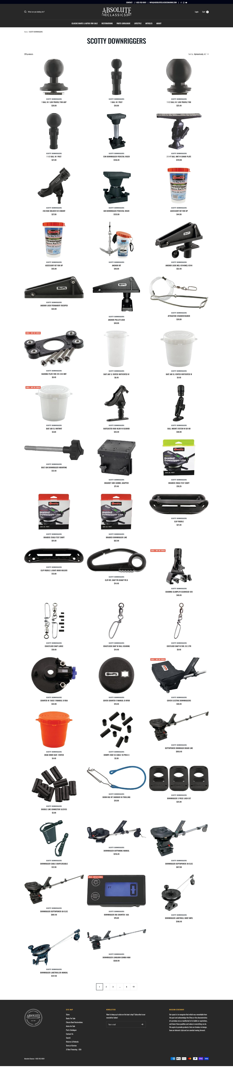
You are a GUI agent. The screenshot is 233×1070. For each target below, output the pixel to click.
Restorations (107, 23)
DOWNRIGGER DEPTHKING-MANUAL (116, 850)
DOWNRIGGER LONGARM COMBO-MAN (116, 957)
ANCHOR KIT (116, 265)
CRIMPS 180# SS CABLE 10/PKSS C (116, 755)
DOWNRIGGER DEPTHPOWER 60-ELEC (54, 911)
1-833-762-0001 (141, 2)
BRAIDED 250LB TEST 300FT (54, 537)
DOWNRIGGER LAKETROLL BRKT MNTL (179, 918)
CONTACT (129, 2)
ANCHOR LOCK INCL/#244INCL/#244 (179, 265)
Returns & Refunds (72, 1041)
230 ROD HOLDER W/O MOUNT (54, 211)
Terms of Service (71, 1045)
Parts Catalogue (123, 23)
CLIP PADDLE (179, 521)
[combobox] (46, 11)
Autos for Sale (70, 1026)
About (158, 23)
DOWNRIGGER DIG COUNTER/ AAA (116, 914)
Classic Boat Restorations (74, 1022)
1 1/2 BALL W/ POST (54, 156)
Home (26, 31)
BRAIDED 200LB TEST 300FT (178, 483)
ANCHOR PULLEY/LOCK (116, 319)
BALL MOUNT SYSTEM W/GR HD (179, 428)
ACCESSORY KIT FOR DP (179, 211)
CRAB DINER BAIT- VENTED (54, 755)
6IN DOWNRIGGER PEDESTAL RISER (116, 211)
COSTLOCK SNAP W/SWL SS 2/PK (179, 646)
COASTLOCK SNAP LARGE (54, 646)
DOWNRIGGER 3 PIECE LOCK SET (179, 798)
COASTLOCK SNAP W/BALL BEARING (116, 646)
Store (68, 1014)
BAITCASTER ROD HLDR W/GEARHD (116, 428)
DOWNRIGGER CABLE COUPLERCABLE (54, 863)
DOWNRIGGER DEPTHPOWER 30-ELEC (179, 863)
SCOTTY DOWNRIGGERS (54, 99)
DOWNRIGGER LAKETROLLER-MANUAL (54, 972)
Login (196, 11)
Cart (205, 11)
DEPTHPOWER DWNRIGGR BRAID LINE (179, 748)
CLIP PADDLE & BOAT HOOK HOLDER (54, 570)
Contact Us (69, 1033)
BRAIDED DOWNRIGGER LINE (116, 537)
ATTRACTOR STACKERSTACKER (179, 316)
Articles (148, 23)
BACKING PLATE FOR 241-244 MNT (54, 374)
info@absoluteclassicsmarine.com (163, 2)
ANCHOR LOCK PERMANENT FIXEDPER (54, 305)
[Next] (133, 986)
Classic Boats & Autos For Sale (85, 23)
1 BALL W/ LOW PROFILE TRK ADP (54, 102)
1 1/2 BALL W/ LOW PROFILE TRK (179, 102)
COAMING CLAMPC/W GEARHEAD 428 (179, 591)
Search (68, 1037)
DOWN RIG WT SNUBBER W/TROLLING (116, 797)
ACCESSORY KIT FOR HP (54, 265)
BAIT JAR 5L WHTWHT (54, 428)
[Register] (142, 1024)
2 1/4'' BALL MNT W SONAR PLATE (179, 156)
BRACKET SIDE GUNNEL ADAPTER (116, 483)
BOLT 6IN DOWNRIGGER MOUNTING (54, 467)
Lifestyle (137, 23)
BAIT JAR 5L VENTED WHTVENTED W (179, 374)
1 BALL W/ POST (116, 102)
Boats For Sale (70, 1018)
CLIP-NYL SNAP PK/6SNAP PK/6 (116, 580)
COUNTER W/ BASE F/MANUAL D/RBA (54, 700)
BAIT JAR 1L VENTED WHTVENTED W (116, 374)
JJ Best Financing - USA (73, 1049)
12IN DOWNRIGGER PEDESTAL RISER (116, 156)
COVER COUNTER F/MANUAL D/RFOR (116, 700)
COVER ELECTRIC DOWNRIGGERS (179, 700)
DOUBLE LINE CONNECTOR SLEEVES (54, 809)
